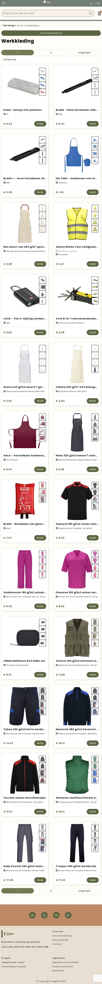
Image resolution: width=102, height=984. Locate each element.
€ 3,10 (60, 263)
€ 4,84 (60, 400)
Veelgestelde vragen (13, 962)
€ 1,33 (60, 192)
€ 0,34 (7, 123)
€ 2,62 (7, 400)
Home (20, 25)
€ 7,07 (7, 537)
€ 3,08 (7, 263)
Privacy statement (62, 966)
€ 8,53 (60, 537)
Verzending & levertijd (13, 966)
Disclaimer (58, 970)
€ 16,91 (60, 811)
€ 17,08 (8, 880)
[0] (99, 13)
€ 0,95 (7, 192)
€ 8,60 (7, 606)
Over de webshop (62, 935)
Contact (57, 944)
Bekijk (40, 123)
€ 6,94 (7, 469)
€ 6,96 (60, 469)
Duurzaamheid (60, 940)
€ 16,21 (60, 743)
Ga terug (8, 25)
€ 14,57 (8, 743)
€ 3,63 (7, 332)
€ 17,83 (60, 880)
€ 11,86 (60, 674)
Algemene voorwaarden (65, 962)
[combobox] (45, 13)
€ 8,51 (7, 674)
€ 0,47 (60, 123)
